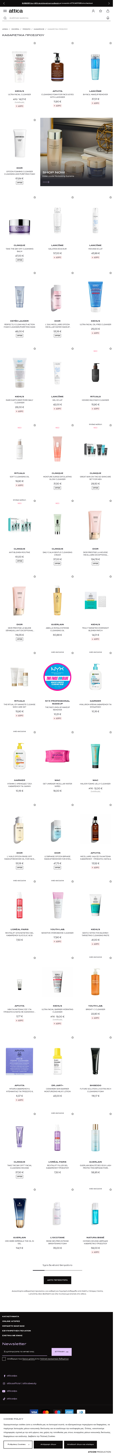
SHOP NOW (53, 172)
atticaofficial (14, 1383)
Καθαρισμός (39, 29)
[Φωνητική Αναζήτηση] (108, 18)
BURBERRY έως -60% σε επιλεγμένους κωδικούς (40, 3)
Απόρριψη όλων (48, 1444)
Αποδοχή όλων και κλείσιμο (80, 1444)
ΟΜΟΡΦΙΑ (15, 29)
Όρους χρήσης (28, 1359)
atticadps (12, 1376)
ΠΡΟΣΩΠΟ (26, 29)
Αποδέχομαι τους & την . (38, 1359)
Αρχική (5, 29)
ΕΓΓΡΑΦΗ (60, 1352)
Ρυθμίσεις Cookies (16, 1444)
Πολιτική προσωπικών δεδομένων (54, 1359)
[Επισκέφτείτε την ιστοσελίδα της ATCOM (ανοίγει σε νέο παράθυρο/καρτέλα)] (99, 1452)
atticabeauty (28, 1383)
